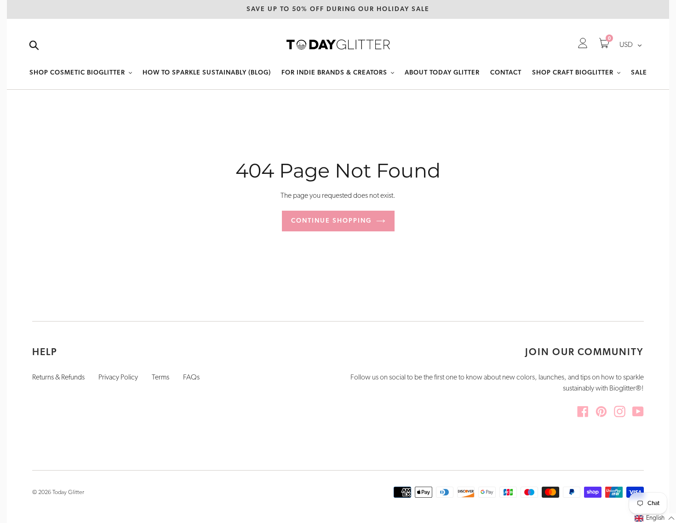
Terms (160, 377)
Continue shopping (331, 221)
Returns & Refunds (58, 377)
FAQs (191, 377)
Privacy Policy (118, 377)
